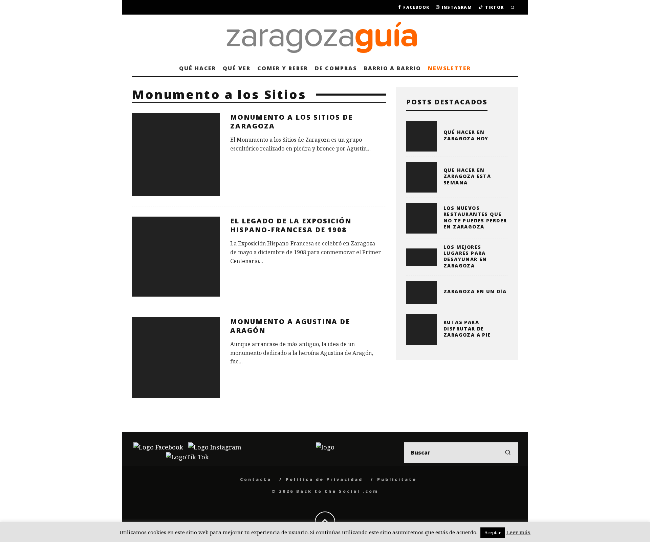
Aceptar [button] (492, 532)
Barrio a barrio (392, 68)
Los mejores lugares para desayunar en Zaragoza (465, 256)
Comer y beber (282, 68)
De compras (336, 68)
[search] (508, 452)
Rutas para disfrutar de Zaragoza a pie (467, 328)
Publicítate (397, 479)
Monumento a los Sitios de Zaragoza (291, 122)
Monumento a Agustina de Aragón (290, 326)
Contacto (256, 479)
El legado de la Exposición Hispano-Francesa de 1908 (290, 225)
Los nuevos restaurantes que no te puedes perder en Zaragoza (475, 217)
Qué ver (236, 68)
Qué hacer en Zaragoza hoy (466, 135)
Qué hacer (197, 68)
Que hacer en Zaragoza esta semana (467, 176)
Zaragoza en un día (474, 291)
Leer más (518, 532)
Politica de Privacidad (324, 479)
